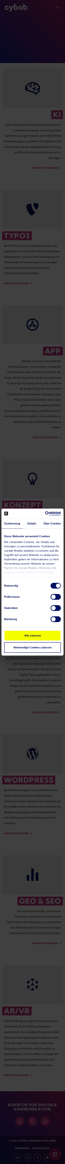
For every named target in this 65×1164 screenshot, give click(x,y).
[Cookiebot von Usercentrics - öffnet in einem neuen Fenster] (46, 513)
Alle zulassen (32, 635)
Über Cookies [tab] (52, 523)
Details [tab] (31, 523)
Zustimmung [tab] (12, 523)
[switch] (56, 597)
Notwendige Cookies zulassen (33, 647)
